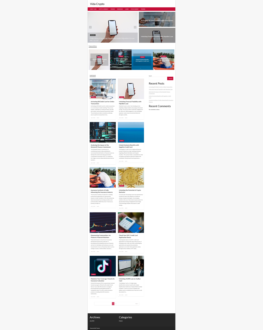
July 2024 (92, 320)
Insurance (120, 9)
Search (150, 75)
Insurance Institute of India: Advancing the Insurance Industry (164, 60)
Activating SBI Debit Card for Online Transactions (157, 20)
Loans (126, 9)
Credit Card (93, 9)
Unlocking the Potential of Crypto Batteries (130, 191)
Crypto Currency (103, 9)
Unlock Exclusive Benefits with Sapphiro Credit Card (129, 146)
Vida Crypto (97, 4)
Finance (113, 9)
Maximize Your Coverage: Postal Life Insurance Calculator (103, 280)
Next (137, 303)
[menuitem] (93, 9)
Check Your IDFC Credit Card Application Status (128, 236)
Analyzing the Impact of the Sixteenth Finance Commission (121, 60)
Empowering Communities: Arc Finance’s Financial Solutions (101, 236)
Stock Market (135, 9)
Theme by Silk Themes (95, 328)
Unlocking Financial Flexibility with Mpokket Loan (112, 38)
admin (91, 40)
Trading (143, 9)
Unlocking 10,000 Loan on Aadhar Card (130, 280)
